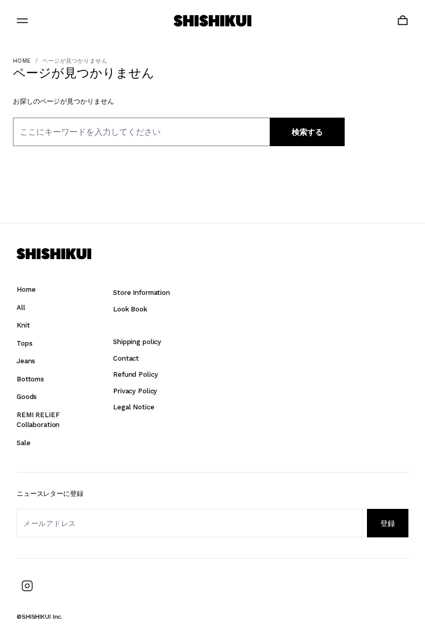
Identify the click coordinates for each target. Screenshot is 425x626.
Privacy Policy (135, 391)
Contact (126, 358)
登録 (387, 523)
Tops (24, 343)
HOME (22, 61)
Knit (23, 325)
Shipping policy (137, 342)
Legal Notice (133, 407)
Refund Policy (135, 374)
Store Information (141, 292)
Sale (23, 443)
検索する (307, 132)
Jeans (26, 361)
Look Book (130, 309)
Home (26, 289)
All (21, 307)
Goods (27, 397)
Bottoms (30, 379)
